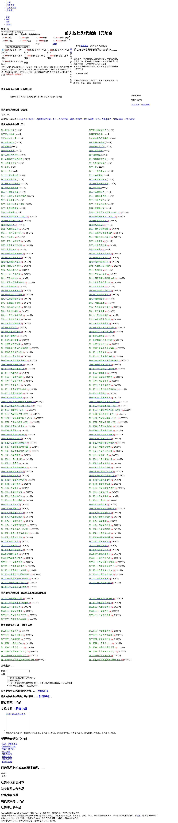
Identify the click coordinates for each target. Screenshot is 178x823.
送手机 (40, 97)
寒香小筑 (21, 708)
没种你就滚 (130, 119)
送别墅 (59, 97)
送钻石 (46, 97)
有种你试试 (118, 119)
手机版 (9, 10)
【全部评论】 (45, 696)
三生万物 (6, 752)
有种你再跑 (7, 754)
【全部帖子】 (42, 691)
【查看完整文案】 (81, 73)
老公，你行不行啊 (60, 119)
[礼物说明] (135, 104)
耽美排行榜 (11, 8)
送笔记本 (33, 97)
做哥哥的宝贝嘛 (44, 119)
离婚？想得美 (76, 119)
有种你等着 (89, 119)
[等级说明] (144, 104)
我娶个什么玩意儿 (27, 119)
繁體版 (9, 24)
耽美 (9, 2)
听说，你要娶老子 (103, 119)
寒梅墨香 (84, 46)
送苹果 (19, 97)
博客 (8, 22)
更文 (8, 17)
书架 (8, 19)
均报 (138, 816)
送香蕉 (26, 97)
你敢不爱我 (7, 762)
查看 (55, 44)
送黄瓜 (13, 97)
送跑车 (53, 97)
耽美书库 (10, 5)
